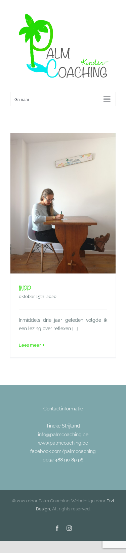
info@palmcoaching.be (63, 434)
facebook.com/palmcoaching (63, 451)
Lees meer (30, 345)
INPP (25, 288)
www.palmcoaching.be (63, 443)
